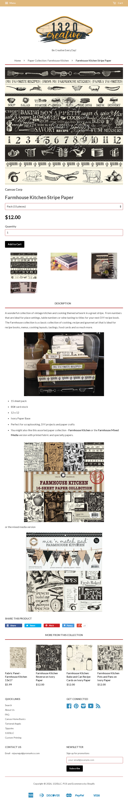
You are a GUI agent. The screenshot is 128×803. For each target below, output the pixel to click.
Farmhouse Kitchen (79, 430)
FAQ (7, 714)
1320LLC (9, 733)
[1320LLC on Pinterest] (76, 707)
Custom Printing (13, 737)
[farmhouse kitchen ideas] (64, 572)
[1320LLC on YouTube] (91, 707)
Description (63, 303)
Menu (12, 2)
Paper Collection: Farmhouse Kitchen (48, 60)
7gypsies (9, 728)
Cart (120, 2)
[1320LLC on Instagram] (83, 707)
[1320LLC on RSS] (98, 707)
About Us (9, 710)
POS (65, 783)
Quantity (10, 226)
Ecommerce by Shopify (83, 783)
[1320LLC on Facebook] (69, 707)
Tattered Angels (13, 723)
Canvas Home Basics (15, 719)
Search (8, 705)
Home (17, 60)
